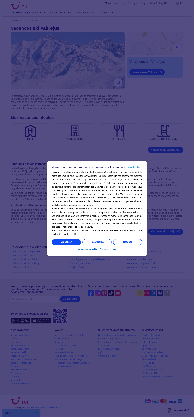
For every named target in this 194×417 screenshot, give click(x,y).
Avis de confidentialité (87, 249)
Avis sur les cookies (108, 249)
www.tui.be (133, 167)
